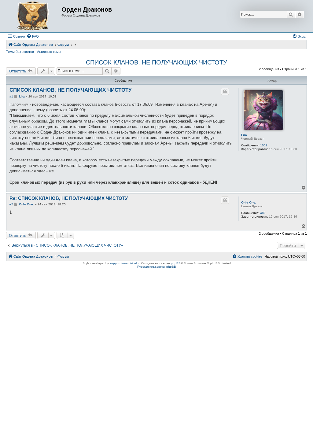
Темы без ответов (20, 51)
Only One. (248, 202)
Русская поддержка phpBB (156, 266)
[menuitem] (33, 36)
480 (263, 213)
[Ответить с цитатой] (225, 91)
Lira (244, 135)
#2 (11, 204)
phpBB (176, 263)
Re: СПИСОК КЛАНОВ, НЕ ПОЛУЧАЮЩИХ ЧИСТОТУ (68, 198)
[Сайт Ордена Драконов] (34, 16)
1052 (263, 145)
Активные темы (49, 51)
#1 (11, 96)
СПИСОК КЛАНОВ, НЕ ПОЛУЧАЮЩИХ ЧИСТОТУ (156, 62)
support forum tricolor (124, 263)
